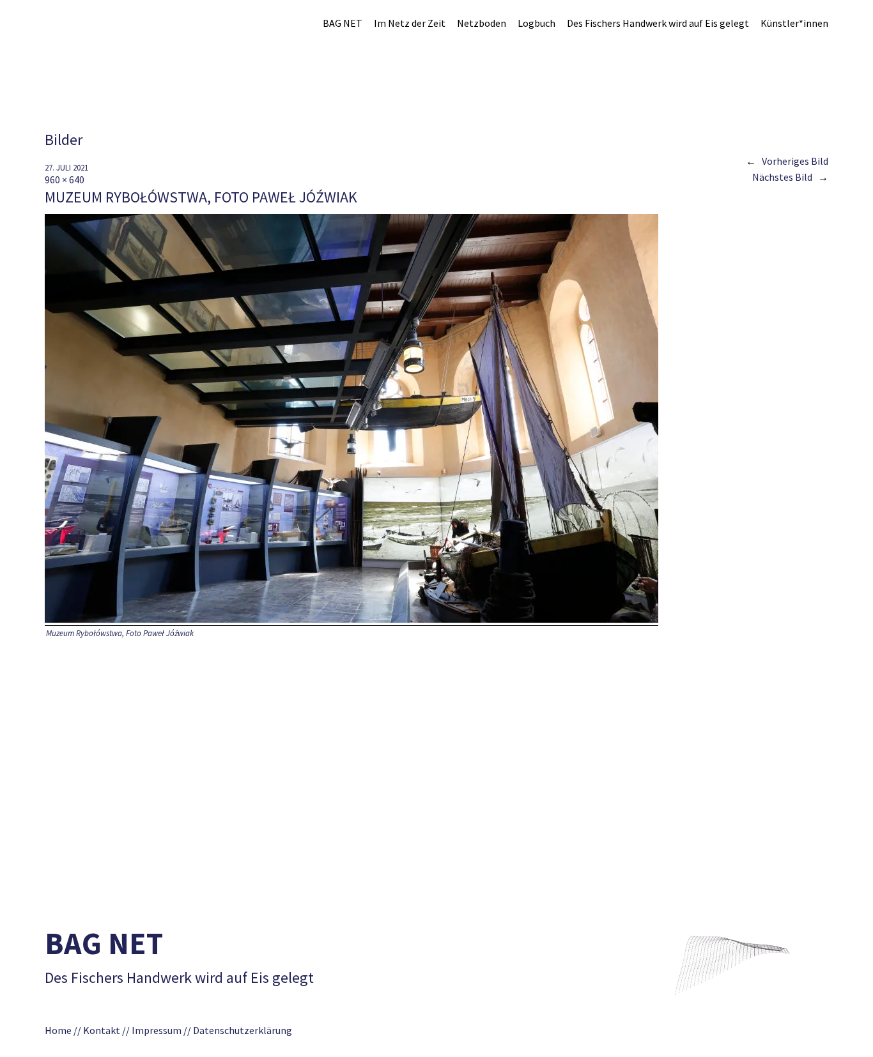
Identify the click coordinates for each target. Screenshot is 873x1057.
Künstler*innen (794, 23)
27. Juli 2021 (66, 167)
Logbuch (536, 23)
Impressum (157, 1030)
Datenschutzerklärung (246, 1030)
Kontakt (101, 1030)
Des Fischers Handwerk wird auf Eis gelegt (658, 23)
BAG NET (342, 23)
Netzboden (481, 23)
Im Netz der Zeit (409, 23)
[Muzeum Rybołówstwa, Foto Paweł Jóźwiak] (351, 619)
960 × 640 (64, 179)
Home (58, 1030)
